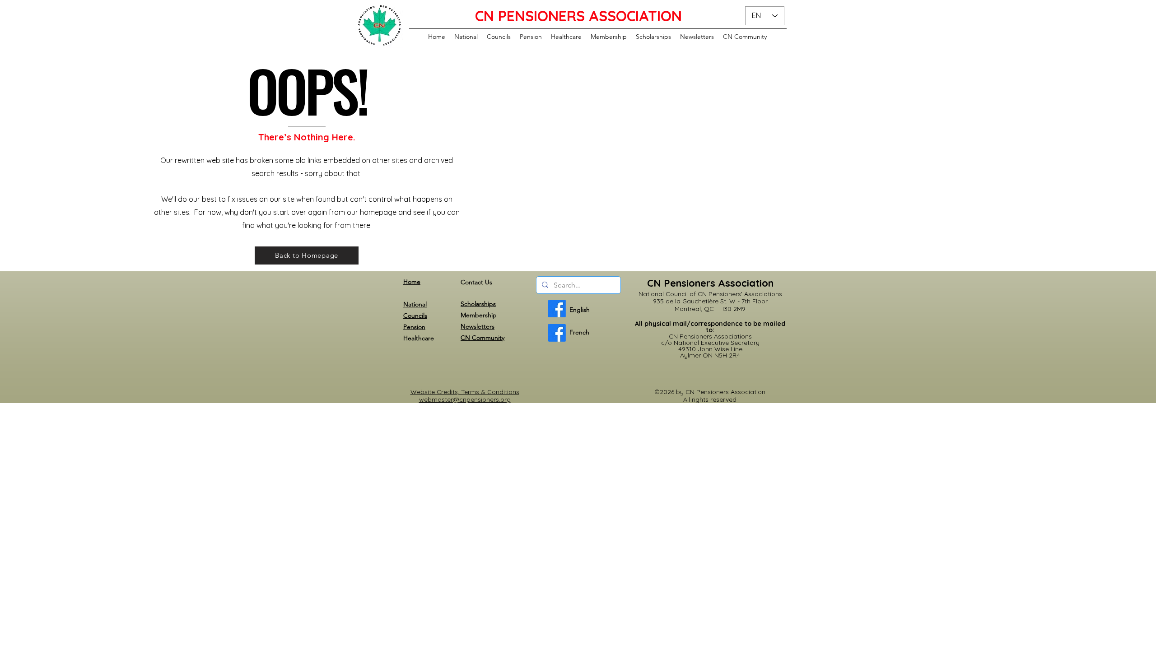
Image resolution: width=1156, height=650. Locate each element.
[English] (557, 308)
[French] (557, 333)
